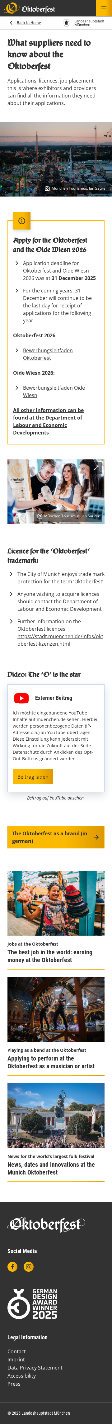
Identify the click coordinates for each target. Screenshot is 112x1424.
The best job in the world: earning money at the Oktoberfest (49, 956)
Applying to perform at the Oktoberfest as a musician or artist (51, 1062)
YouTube (58, 798)
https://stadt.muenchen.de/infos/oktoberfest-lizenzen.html (60, 640)
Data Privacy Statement (35, 1367)
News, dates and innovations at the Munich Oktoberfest (51, 1168)
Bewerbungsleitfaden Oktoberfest (48, 354)
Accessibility (21, 1375)
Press (14, 1383)
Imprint (16, 1359)
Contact (16, 1351)
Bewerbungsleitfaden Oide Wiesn (54, 391)
